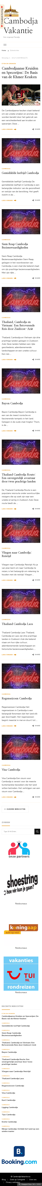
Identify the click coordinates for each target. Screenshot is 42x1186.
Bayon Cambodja (12, 403)
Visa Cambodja (11, 769)
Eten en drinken (9, 63)
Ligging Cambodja (10, 1107)
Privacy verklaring (13, 1182)
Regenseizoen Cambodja (17, 698)
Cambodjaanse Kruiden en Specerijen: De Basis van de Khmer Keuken (20, 73)
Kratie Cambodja (9, 1122)
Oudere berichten (16, 809)
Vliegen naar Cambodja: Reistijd (16, 1071)
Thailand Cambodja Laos (17, 624)
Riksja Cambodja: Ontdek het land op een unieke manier (20, 1130)
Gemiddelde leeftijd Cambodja (20, 173)
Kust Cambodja (8, 1100)
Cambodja (6, 169)
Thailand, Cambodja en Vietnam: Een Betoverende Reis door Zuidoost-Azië (18, 325)
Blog (4, 1179)
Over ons (33, 1179)
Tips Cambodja (8, 1114)
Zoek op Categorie (17, 1179)
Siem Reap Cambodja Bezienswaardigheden (12, 1034)
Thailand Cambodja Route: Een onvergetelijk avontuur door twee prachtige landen (19, 478)
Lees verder (7, 129)
